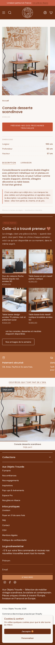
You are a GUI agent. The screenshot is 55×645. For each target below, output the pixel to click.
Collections (8, 457)
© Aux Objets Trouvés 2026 (14, 608)
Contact (6, 525)
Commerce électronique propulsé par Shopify (22, 614)
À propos (6, 470)
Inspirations (7, 485)
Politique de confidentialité (14, 540)
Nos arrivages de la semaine (18, 342)
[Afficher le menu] (3, 12)
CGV (4, 530)
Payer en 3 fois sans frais (13, 515)
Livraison (6, 510)
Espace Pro (7, 495)
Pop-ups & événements (13, 490)
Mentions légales (9, 535)
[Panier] (51, 12)
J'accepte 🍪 (28, 631)
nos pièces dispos (40, 3)
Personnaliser (27, 638)
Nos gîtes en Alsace (11, 500)
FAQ (4, 520)
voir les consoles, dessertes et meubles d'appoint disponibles (23, 332)
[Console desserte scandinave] (27, 414)
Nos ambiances (9, 475)
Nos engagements (10, 480)
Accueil (5, 100)
